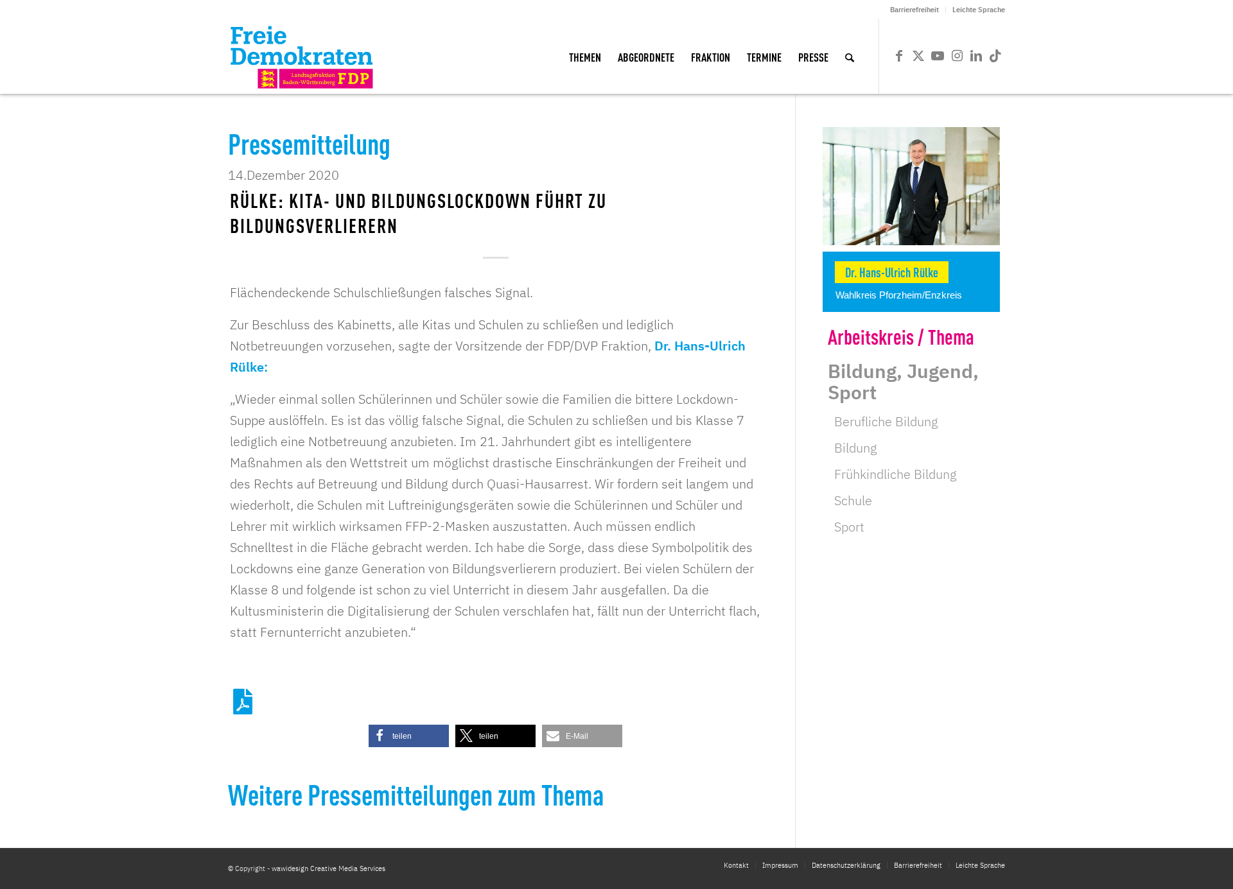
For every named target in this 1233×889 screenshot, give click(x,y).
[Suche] (849, 56)
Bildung (855, 447)
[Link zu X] (918, 55)
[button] (409, 736)
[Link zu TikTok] (995, 55)
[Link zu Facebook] (899, 55)
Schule (853, 500)
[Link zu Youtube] (937, 55)
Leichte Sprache (978, 9)
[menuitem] (915, 9)
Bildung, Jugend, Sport (903, 381)
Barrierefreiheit (914, 9)
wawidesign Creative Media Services (328, 868)
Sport (849, 526)
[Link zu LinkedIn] (976, 55)
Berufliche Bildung (886, 421)
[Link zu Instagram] (956, 55)
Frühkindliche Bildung (895, 474)
